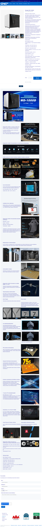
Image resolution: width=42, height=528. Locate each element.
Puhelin (2, 488)
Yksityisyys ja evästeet (14, 525)
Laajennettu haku (24, 525)
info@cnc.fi (4, 516)
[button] (31, 1)
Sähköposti (3, 484)
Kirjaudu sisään (26, 1)
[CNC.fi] (4, 4)
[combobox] (3, 491)
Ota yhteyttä (36, 525)
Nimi (2, 480)
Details (21, 86)
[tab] (21, 86)
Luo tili (29, 1)
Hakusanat (19, 525)
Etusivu (0, 6)
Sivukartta (40, 525)
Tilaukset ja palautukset (30, 525)
